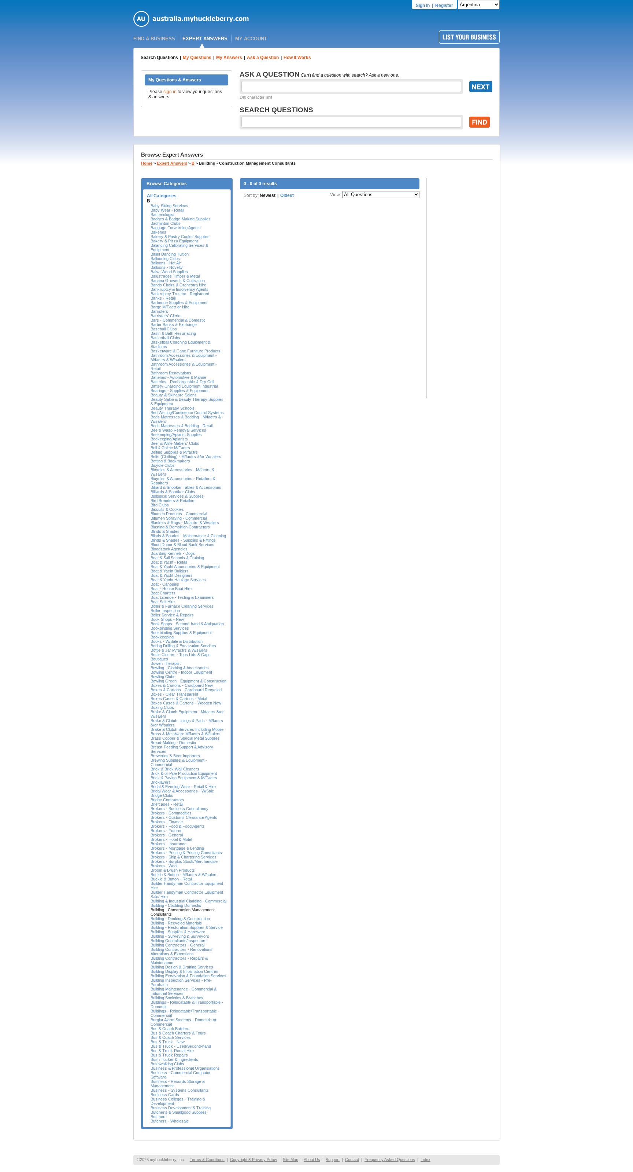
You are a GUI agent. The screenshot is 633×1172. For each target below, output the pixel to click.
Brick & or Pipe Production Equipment (184, 773)
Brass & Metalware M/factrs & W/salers (186, 734)
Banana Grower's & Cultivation (178, 280)
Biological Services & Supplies (177, 496)
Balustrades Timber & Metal (175, 276)
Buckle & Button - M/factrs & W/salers (184, 874)
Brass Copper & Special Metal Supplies (185, 738)
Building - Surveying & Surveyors (180, 936)
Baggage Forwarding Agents (176, 228)
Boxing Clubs (162, 707)
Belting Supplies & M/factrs (174, 452)
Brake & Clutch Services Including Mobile (187, 729)
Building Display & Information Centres (184, 971)
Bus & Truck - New (168, 1042)
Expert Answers (172, 163)
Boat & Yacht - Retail (169, 562)
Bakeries (158, 232)
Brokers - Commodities (171, 813)
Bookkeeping (162, 637)
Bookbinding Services (170, 628)
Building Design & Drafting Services (182, 967)
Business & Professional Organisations (185, 1068)
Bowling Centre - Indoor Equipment (181, 672)
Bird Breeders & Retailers (173, 500)
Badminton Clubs (166, 223)
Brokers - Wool (164, 866)
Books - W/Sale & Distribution (177, 641)
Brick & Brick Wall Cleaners (175, 769)
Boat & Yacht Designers (172, 575)
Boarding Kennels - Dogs (173, 553)
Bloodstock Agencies (169, 549)
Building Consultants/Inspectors (179, 940)
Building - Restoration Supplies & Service (187, 927)
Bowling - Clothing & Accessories (180, 668)
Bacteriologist (162, 214)
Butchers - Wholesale (170, 1121)
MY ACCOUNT (251, 38)
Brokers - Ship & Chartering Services (183, 857)
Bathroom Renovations (171, 373)
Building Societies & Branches (177, 998)
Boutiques (159, 659)
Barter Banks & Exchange (174, 324)
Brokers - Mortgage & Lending (177, 848)
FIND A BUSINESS (154, 38)
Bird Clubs (160, 505)
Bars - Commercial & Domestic (178, 320)
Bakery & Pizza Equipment (174, 241)
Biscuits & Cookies (167, 509)
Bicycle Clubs (163, 465)
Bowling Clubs (163, 676)
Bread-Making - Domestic (173, 742)
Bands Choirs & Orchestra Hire (178, 285)
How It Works (297, 57)
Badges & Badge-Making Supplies (181, 219)
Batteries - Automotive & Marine (178, 377)
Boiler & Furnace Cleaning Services (182, 606)
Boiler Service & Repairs (172, 615)
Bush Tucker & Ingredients (174, 1059)
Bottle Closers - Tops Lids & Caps (181, 654)
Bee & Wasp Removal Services (178, 430)
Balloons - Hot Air (166, 263)
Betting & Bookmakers (170, 461)
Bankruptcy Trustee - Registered (180, 294)
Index (425, 1159)
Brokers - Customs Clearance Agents (184, 817)
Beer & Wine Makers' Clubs (175, 443)
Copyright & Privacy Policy (253, 1159)
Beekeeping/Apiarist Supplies (176, 434)
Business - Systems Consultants (180, 1090)
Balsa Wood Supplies (169, 272)
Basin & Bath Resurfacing (173, 333)
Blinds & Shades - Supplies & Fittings (183, 540)
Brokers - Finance (167, 822)
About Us (312, 1159)
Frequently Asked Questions (389, 1159)
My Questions (197, 57)
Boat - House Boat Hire (171, 588)
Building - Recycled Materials (176, 923)
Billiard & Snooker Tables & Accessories (186, 487)
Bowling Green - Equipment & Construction (188, 681)
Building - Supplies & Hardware (178, 932)
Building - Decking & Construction (180, 918)
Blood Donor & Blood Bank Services (182, 544)
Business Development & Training (181, 1108)
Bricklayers (161, 782)
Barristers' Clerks (166, 316)
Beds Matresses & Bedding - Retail (181, 426)
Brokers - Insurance (168, 844)
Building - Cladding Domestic (176, 905)
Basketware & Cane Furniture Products (186, 351)
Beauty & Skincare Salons (174, 395)
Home (146, 163)
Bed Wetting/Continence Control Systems (187, 412)
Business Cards (165, 1094)
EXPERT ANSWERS (204, 38)
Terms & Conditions (207, 1159)
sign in (170, 91)
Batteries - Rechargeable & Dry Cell (182, 382)
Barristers (159, 311)
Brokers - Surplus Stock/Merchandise (184, 861)
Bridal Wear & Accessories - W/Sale (182, 791)
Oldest (287, 195)
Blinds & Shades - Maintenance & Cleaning (188, 536)
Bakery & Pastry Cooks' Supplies (180, 236)
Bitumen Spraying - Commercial (179, 518)
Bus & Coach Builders (170, 1028)
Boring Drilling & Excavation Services (183, 646)
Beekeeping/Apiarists (169, 439)
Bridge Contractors (167, 800)
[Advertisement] (463, 288)
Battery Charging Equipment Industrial (184, 386)
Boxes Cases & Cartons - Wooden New (186, 703)
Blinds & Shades (165, 531)
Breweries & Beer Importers (175, 756)
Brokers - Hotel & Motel (171, 839)
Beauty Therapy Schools (173, 408)
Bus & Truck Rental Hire (172, 1050)
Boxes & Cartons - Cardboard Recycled (186, 690)
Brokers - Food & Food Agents (178, 826)
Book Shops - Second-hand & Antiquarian (187, 624)
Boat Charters (163, 593)
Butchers (159, 1116)
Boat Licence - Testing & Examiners (182, 597)
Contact (352, 1159)
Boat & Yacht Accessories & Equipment (185, 566)
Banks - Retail (163, 298)
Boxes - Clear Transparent (174, 694)
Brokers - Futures (166, 830)
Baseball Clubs (164, 329)
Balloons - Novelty (167, 267)
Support (333, 1159)
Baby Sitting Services (169, 206)
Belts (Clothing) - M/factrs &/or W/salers (186, 456)
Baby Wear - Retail (167, 210)
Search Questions (159, 57)
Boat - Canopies (165, 584)
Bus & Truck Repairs (169, 1055)
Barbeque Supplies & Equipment (179, 302)
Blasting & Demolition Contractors (180, 527)
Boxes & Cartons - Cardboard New (182, 685)
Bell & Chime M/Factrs (170, 448)
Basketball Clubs (165, 338)
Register (444, 5)
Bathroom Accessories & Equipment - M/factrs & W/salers (184, 357)
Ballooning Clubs (165, 258)
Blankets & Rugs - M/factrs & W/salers (185, 522)
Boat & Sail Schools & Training (177, 558)
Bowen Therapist (166, 663)
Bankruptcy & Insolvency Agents (179, 289)
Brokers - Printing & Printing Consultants (186, 852)
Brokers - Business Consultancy (179, 808)
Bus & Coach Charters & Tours (178, 1033)
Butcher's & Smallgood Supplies (179, 1112)
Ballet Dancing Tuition (170, 254)
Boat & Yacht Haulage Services (178, 580)
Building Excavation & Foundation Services (188, 976)
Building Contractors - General (177, 945)
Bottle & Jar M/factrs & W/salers (179, 650)
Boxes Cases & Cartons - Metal (179, 698)
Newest (267, 195)
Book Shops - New (167, 619)
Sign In (423, 5)
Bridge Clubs (162, 795)
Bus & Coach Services (171, 1037)
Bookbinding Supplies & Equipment (181, 632)
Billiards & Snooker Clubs (173, 492)
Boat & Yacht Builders (170, 571)
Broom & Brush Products (173, 870)
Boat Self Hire (163, 602)
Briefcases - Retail (167, 804)
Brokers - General (167, 835)
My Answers (229, 57)
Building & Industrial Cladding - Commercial (188, 901)
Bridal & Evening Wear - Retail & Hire (183, 786)
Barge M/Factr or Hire (170, 307)
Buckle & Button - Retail (171, 879)
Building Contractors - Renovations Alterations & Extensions (181, 951)
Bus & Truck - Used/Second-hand (181, 1046)
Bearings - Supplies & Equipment (179, 390)
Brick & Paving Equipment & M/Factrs (184, 778)
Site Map (290, 1159)
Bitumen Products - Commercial (179, 514)
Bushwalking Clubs (167, 1064)
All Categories (162, 195)
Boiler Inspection (165, 610)
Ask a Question (263, 57)
